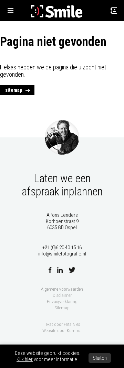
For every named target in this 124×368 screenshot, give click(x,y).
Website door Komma (62, 330)
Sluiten (100, 358)
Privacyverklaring (62, 301)
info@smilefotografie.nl (62, 254)
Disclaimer (62, 295)
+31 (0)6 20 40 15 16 (62, 247)
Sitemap (62, 307)
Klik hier (25, 359)
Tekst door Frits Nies (62, 324)
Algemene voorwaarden (62, 289)
